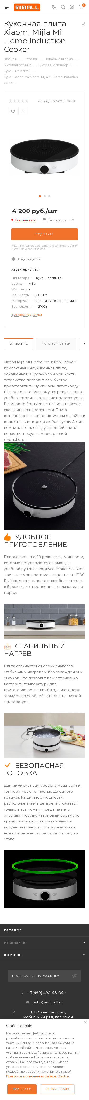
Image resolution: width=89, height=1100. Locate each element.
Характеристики (56, 343)
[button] (39, 196)
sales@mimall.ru (48, 1002)
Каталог (13, 930)
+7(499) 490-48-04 (45, 993)
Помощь (13, 955)
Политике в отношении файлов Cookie (37, 1076)
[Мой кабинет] (72, 7)
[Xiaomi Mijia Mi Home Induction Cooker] (44, 157)
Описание (19, 343)
